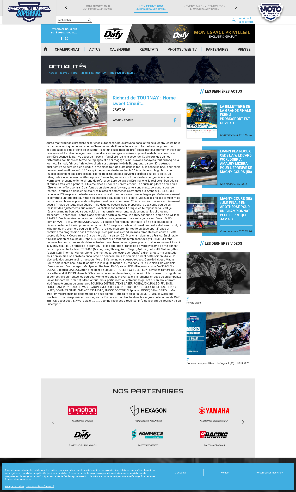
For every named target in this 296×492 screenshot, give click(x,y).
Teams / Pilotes (69, 72)
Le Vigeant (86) (150, 7)
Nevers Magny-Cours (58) (204, 7)
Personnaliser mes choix (269, 472)
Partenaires (217, 49)
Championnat (67, 49)
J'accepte (180, 472)
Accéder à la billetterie (246, 20)
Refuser (224, 472)
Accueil (45, 49)
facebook (174, 120)
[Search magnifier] (89, 20)
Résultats (149, 49)
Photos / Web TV (182, 49)
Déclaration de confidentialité (40, 486)
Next (236, 7)
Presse (244, 49)
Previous (66, 7)
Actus (95, 49)
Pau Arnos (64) (97, 7)
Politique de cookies (14, 486)
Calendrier (120, 49)
